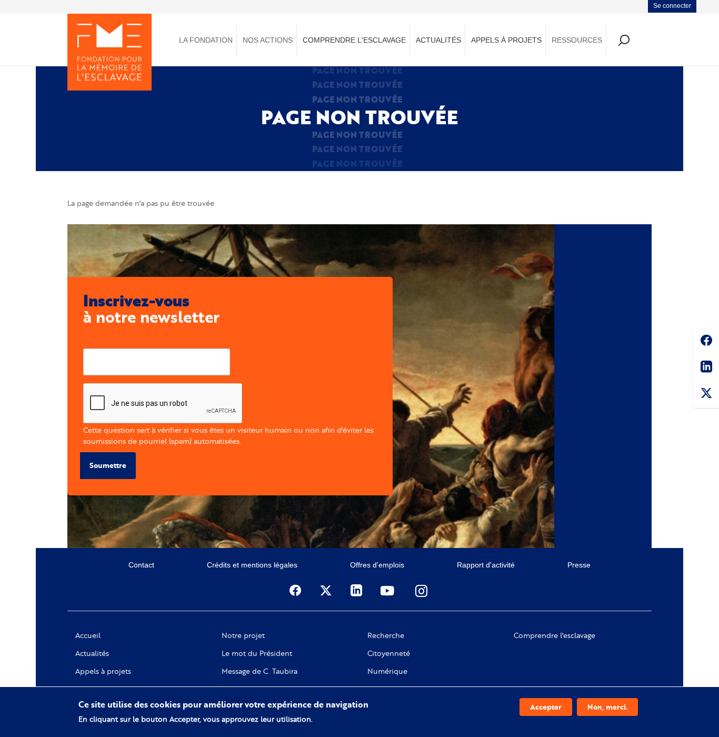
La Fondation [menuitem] (206, 40)
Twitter (706, 395)
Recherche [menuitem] (623, 40)
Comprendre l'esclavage (554, 635)
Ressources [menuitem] (577, 40)
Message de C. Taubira (259, 671)
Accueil (88, 635)
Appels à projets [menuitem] (506, 40)
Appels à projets (103, 671)
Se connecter (672, 6)
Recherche (385, 635)
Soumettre (107, 465)
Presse (579, 565)
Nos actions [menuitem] (268, 40)
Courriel (97, 340)
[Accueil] (109, 52)
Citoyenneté (388, 653)
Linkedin (706, 368)
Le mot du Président (257, 653)
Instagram (422, 590)
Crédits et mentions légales (252, 565)
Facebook (706, 342)
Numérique (387, 671)
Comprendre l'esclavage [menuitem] (354, 40)
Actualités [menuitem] (438, 40)
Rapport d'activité (486, 565)
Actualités (92, 653)
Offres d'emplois (377, 565)
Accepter (546, 706)
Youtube (388, 590)
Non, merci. (607, 706)
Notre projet (243, 635)
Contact (141, 565)
